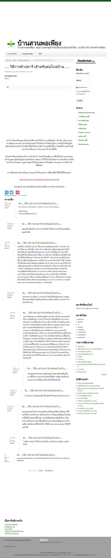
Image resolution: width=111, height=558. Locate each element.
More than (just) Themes (67, 555)
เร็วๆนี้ (80, 357)
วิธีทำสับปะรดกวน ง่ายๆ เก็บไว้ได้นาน (90, 349)
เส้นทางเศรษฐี (82, 398)
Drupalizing (49, 555)
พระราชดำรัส (12, 54)
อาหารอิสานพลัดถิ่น (11, 524)
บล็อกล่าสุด (82, 128)
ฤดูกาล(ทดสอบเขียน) (84, 362)
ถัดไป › (41, 470)
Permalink (7, 207)
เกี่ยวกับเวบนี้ (83, 140)
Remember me (82, 87)
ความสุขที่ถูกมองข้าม (85, 396)
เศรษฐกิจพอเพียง (27, 54)
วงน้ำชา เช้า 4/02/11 (12, 533)
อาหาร (7, 78)
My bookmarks (84, 144)
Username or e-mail (83, 73)
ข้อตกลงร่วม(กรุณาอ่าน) (87, 113)
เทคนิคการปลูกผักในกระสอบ (87, 401)
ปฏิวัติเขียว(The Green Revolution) (89, 386)
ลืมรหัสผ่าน (81, 94)
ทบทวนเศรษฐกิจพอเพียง (85, 383)
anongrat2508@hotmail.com (28, 213)
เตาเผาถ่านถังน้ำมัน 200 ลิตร (87, 411)
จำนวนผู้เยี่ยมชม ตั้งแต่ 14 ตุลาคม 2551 (51, 542)
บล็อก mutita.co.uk (23, 60)
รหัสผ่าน (79, 80)
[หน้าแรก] (11, 44)
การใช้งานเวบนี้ (84, 117)
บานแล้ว (80, 359)
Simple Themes (91, 555)
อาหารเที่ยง (8, 529)
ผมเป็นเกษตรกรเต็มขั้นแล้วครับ (88, 393)
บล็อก (14, 60)
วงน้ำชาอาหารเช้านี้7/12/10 (14, 531)
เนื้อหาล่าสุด (83, 124)
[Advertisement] (55, 19)
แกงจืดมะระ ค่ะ (10, 527)
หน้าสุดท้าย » (49, 470)
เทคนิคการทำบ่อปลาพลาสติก (87, 413)
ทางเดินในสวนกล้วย (84, 352)
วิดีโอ (40, 54)
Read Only (81, 346)
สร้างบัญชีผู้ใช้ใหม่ (84, 91)
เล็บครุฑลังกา (82, 372)
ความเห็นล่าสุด (84, 120)
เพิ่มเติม (103, 374)
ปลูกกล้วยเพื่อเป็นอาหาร (85, 354)
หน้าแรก (8, 60)
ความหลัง (81, 369)
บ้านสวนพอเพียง (39, 43)
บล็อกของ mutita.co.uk (10, 195)
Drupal (14, 546)
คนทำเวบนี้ (82, 136)
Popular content (84, 132)
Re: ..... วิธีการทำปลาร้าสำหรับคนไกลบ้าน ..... (39, 203)
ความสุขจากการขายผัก (85, 408)
